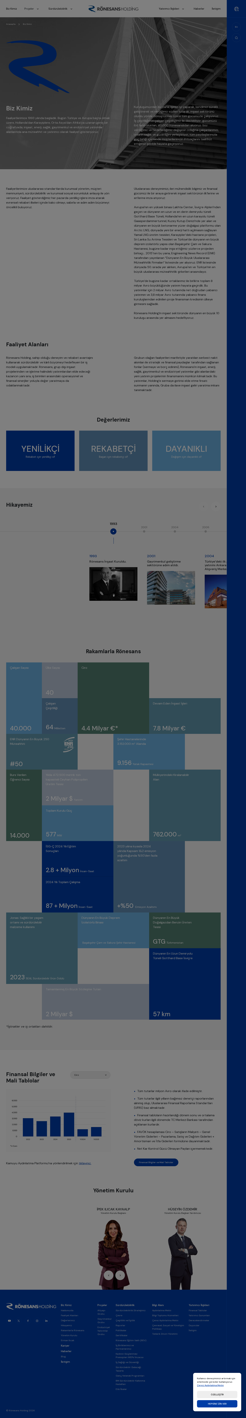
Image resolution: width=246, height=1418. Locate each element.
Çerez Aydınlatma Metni (210, 1385)
